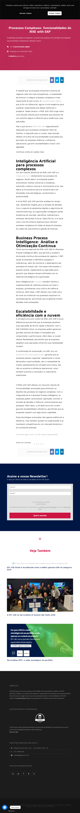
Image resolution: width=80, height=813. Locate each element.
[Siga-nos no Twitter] (29, 774)
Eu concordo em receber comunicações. (41, 503)
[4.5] (42, 443)
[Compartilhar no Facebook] (52, 80)
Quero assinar (40, 515)
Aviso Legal (41, 806)
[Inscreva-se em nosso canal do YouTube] (18, 774)
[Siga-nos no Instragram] (34, 774)
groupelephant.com (50, 805)
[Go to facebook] (4, 807)
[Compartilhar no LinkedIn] (62, 80)
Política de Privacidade (48, 507)
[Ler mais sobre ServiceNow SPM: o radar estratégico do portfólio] (40, 640)
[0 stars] (32, 443)
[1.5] (36, 443)
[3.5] (40, 443)
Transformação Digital (21, 47)
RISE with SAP (39, 126)
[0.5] (34, 443)
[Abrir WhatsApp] (75, 808)
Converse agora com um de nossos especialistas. (37, 434)
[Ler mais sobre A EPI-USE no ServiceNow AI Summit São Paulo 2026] (40, 595)
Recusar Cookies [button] (25, 13)
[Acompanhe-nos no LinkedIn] (13, 774)
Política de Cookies (31, 806)
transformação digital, (52, 101)
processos (38, 281)
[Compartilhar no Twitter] (57, 80)
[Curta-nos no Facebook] (23, 774)
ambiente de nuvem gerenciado (30, 354)
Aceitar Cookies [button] (54, 13)
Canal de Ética (50, 806)
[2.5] (38, 443)
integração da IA (23, 176)
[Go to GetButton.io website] (11, 811)
